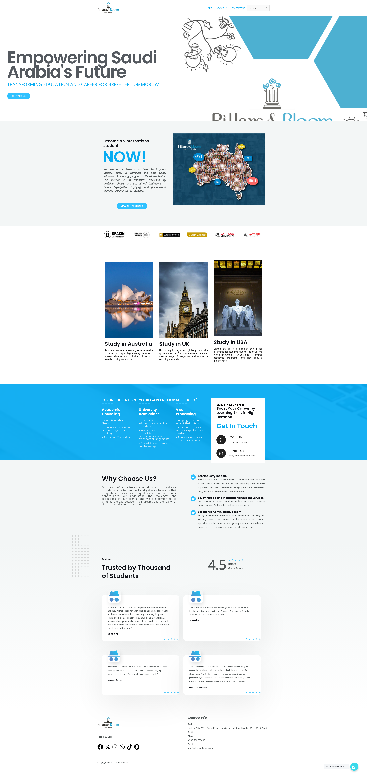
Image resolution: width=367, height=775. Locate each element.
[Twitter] (107, 747)
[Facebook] (100, 747)
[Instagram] (115, 747)
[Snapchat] (137, 747)
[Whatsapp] (122, 747)
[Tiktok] (129, 747)
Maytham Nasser (115, 680)
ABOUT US (222, 8)
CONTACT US (238, 8)
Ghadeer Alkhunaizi (198, 687)
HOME (209, 8)
